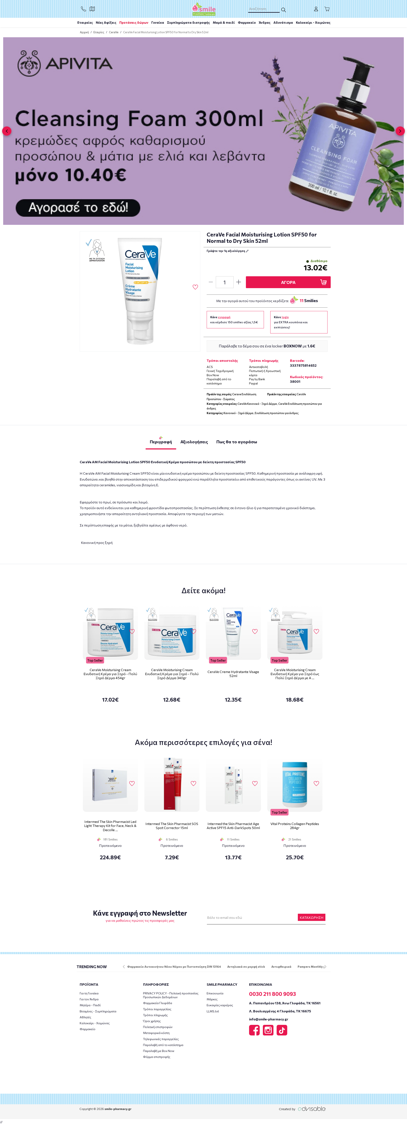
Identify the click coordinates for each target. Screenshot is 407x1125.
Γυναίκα (157, 22)
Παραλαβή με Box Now (158, 1051)
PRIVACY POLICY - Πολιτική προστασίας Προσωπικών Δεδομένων (170, 995)
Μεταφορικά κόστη (156, 1033)
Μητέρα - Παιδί (90, 1005)
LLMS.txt (213, 1011)
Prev (124, 967)
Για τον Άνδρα (89, 999)
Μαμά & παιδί (224, 22)
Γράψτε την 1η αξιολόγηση (226, 251)
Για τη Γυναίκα (89, 993)
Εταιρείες (85, 22)
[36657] (140, 291)
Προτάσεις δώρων (133, 22)
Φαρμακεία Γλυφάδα (157, 1003)
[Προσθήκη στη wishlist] (132, 632)
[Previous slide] (6, 131)
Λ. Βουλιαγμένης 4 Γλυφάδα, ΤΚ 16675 (280, 1011)
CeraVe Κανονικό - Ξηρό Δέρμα (257, 403)
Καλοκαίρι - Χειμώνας (313, 22)
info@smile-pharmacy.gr (268, 1019)
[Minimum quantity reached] (211, 282)
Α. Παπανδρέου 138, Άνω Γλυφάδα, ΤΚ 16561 (285, 1003)
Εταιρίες (98, 32)
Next (325, 967)
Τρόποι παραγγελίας (157, 1009)
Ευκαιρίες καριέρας (220, 1005)
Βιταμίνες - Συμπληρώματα (98, 1011)
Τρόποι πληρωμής (155, 1015)
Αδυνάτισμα (283, 22)
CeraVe (113, 32)
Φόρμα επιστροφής (156, 1057)
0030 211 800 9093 (272, 994)
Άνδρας (264, 22)
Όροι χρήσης (152, 1021)
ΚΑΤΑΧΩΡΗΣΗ (311, 917)
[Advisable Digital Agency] (302, 1109)
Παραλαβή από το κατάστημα (163, 1045)
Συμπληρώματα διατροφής (188, 22)
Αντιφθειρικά (281, 966)
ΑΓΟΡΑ (288, 282)
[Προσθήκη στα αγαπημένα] (195, 287)
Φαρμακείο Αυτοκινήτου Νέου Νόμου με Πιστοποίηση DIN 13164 (174, 966)
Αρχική (84, 32)
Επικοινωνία (215, 993)
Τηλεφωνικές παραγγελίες (161, 1039)
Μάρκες (212, 999)
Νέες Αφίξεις (106, 22)
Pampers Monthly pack (314, 966)
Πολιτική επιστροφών (158, 1027)
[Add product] (239, 282)
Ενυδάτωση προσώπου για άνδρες (276, 413)
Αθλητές (85, 1017)
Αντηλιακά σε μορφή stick (246, 966)
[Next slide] (400, 131)
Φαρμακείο (247, 22)
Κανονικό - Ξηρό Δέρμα (238, 413)
